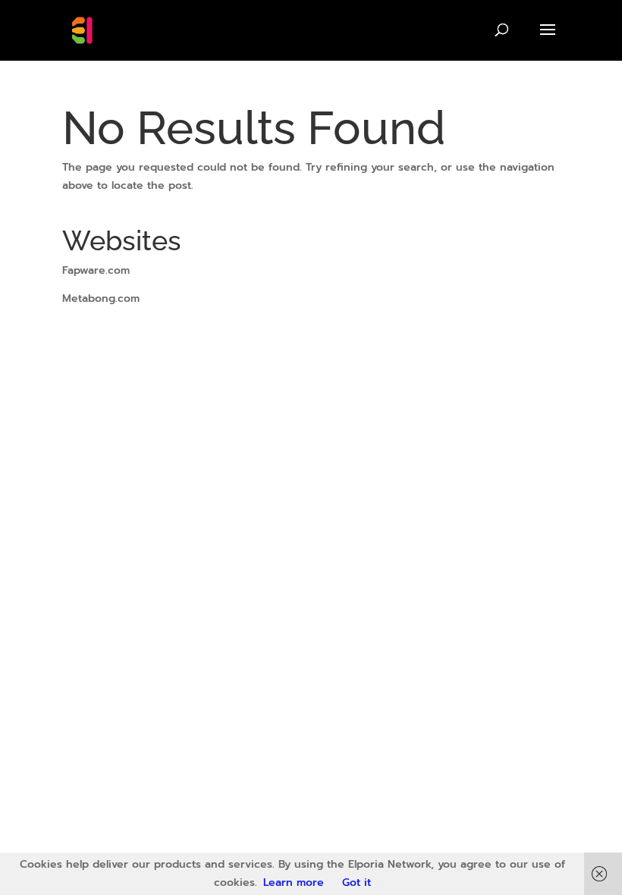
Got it (356, 882)
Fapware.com (96, 270)
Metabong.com (101, 298)
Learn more (293, 882)
